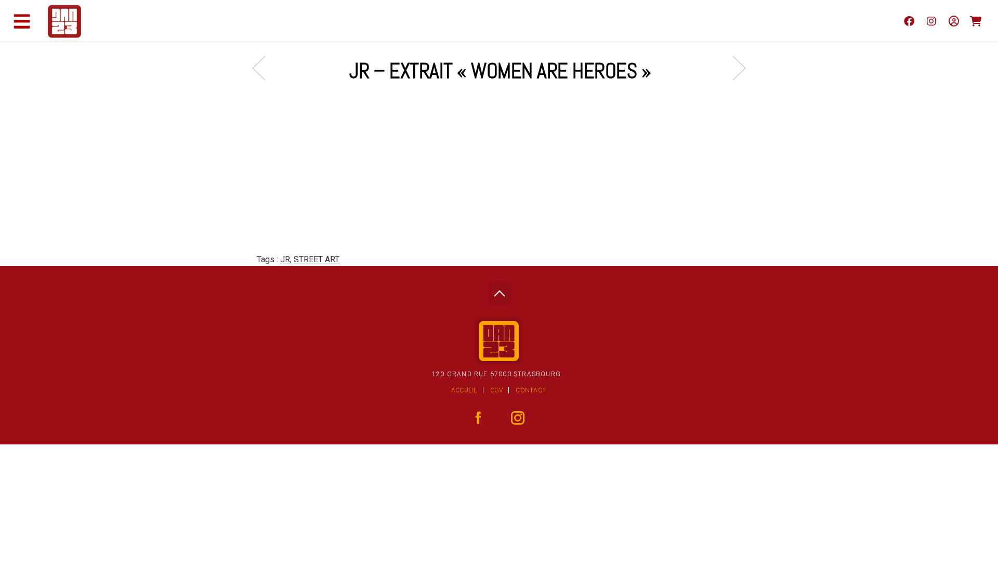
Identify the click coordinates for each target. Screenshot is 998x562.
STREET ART (316, 259)
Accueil (464, 390)
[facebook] (908, 21)
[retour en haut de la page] (499, 290)
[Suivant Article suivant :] (734, 67)
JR (285, 259)
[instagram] (931, 21)
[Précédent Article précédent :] (263, 67)
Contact (531, 390)
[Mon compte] (953, 21)
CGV (496, 390)
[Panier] (975, 21)
